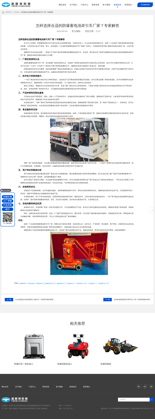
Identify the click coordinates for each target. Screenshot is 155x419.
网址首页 (5, 387)
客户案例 (106, 5)
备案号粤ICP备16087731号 (144, 408)
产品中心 (84, 5)
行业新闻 (16, 12)
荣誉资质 (95, 5)
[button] (152, 210)
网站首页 (62, 5)
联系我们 (128, 5)
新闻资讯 (117, 5)
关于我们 (73, 5)
